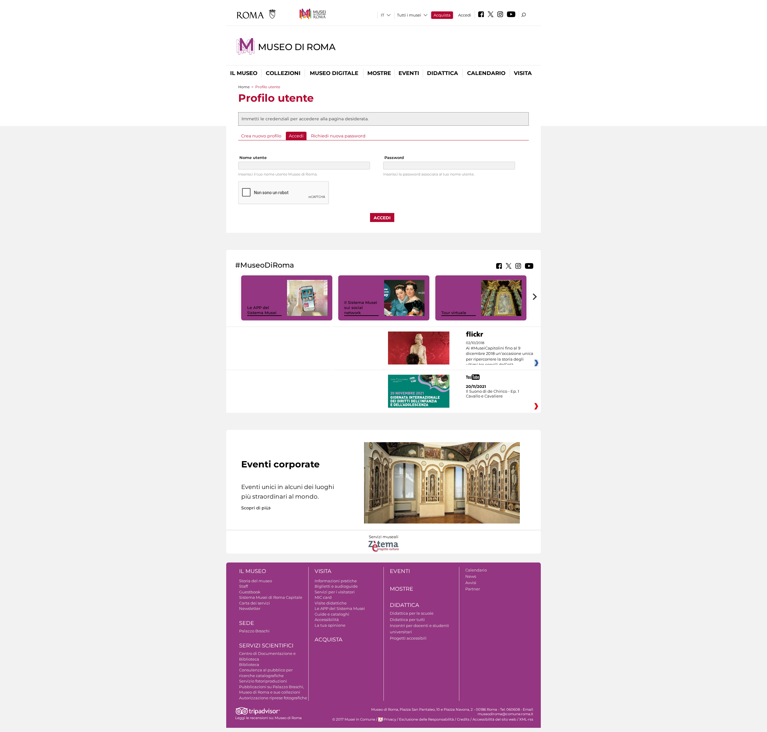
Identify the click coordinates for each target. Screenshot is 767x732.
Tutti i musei (409, 15)
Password (394, 157)
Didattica (442, 73)
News (470, 576)
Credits (463, 719)
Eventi (408, 73)
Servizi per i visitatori (335, 592)
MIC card (323, 597)
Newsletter (249, 608)
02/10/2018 (499, 354)
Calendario (486, 73)
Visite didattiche (331, 603)
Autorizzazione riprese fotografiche (273, 697)
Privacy (390, 719)
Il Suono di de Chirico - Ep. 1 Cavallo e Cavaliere (492, 393)
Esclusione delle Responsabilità (426, 719)
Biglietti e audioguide (336, 586)
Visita (523, 73)
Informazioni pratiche (336, 580)
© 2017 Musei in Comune (353, 719)
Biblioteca (249, 664)
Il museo (243, 73)
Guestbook (249, 592)
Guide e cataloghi (332, 614)
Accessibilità (327, 619)
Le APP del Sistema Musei (262, 310)
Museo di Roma (297, 46)
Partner (472, 588)
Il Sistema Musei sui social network (360, 307)
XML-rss (526, 719)
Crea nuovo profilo (261, 136)
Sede (246, 623)
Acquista (442, 15)
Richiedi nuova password (338, 136)
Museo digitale (334, 73)
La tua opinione (330, 625)
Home (244, 87)
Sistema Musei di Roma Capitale (270, 597)
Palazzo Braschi (254, 630)
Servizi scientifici (266, 645)
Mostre (379, 73)
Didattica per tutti (407, 619)
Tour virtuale (453, 312)
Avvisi (470, 582)
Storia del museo (255, 580)
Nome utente (253, 157)
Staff (243, 586)
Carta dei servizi (254, 603)
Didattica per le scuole (412, 613)
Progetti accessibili (408, 638)
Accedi (464, 15)
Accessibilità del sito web (494, 719)
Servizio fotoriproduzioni (263, 681)
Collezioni (283, 73)
